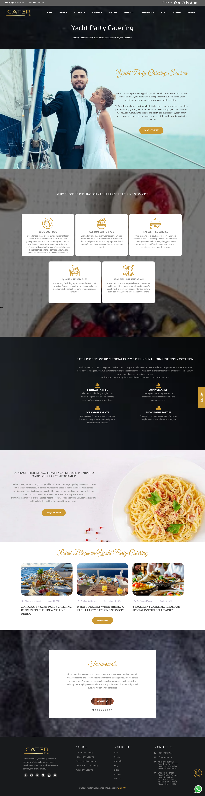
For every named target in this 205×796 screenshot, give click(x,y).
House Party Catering (85, 757)
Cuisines (96, 12)
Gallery (113, 12)
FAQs (116, 765)
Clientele (129, 12)
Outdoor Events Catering (87, 765)
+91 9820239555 (36, 2)
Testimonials (147, 12)
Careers (177, 12)
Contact (192, 12)
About (62, 12)
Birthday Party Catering (86, 761)
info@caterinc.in (16, 2)
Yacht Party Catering (84, 770)
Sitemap (117, 778)
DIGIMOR (122, 788)
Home (49, 12)
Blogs (163, 12)
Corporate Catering (84, 752)
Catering (78, 12)
